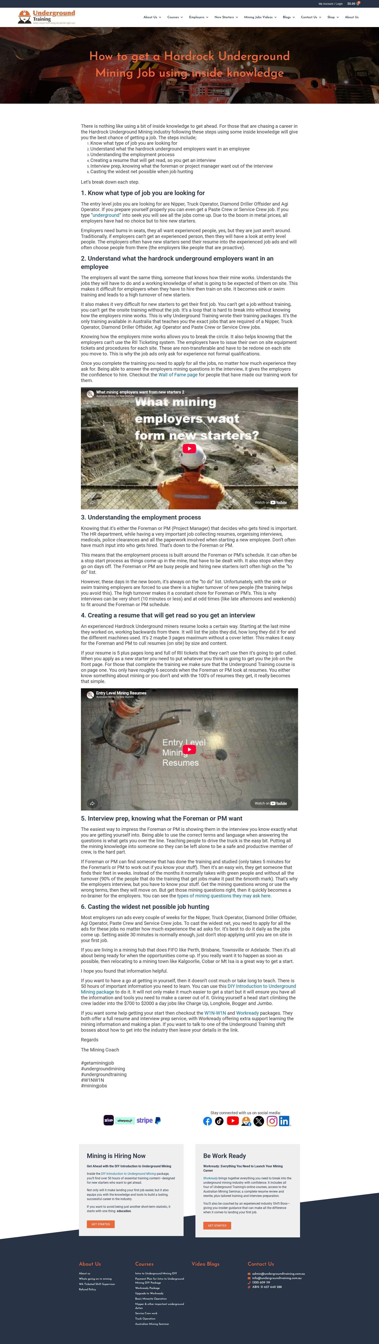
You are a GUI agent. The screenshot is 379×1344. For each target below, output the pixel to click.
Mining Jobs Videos (258, 17)
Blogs (287, 17)
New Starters (224, 17)
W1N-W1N (215, 1013)
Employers (196, 17)
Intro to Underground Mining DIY (156, 1273)
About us (84, 1273)
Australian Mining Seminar (152, 1324)
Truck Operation (145, 1318)
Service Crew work (146, 1313)
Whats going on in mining (95, 1278)
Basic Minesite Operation (151, 1298)
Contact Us (309, 17)
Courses (173, 17)
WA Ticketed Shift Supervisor (97, 1284)
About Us (150, 17)
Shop (331, 17)
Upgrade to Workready (149, 1293)
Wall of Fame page (178, 375)
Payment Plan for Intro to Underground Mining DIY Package (159, 1280)
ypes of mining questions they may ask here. (225, 896)
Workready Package (147, 1288)
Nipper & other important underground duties (159, 1306)
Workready (247, 1013)
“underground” (106, 215)
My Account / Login (331, 3)
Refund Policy (87, 1289)
